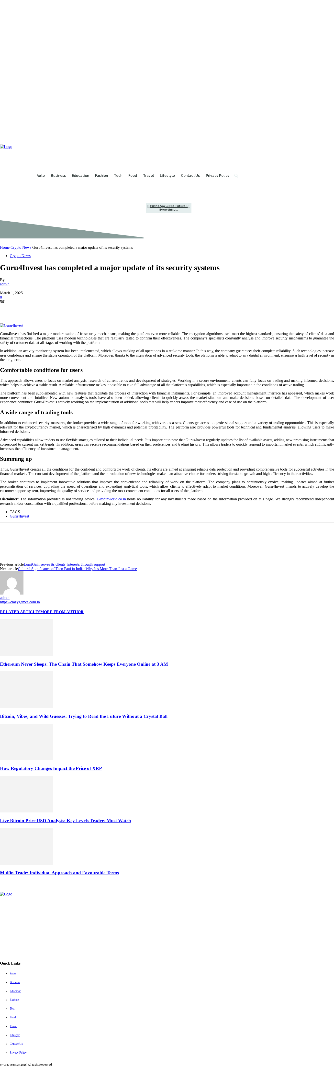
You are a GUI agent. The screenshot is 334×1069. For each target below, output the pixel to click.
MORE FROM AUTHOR (62, 612)
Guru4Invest (19, 516)
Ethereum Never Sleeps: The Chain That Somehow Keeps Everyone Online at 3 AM (84, 664)
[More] (78, 309)
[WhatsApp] (61, 309)
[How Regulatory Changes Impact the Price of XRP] (26, 759)
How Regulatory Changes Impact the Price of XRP (51, 768)
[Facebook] (8, 309)
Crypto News (21, 247)
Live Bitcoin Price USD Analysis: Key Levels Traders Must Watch (65, 820)
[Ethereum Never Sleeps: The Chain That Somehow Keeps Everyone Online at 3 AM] (26, 655)
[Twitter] (26, 309)
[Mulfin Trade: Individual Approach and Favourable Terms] (26, 863)
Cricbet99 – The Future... (169, 206)
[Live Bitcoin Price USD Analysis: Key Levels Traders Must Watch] (26, 811)
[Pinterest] (43, 309)
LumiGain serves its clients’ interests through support (64, 564)
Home (5, 247)
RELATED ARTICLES (20, 612)
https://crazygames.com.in (20, 602)
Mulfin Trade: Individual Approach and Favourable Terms (59, 872)
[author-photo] (11, 593)
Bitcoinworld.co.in (112, 499)
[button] (236, 175)
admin (5, 284)
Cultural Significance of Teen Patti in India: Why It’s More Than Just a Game (77, 569)
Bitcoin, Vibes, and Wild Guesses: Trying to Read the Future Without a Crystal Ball (83, 716)
